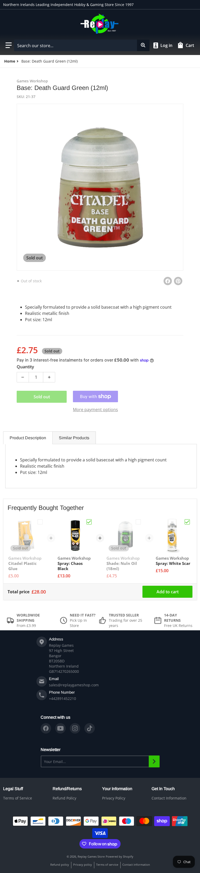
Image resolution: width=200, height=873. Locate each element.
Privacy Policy (113, 798)
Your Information (117, 788)
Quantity (25, 367)
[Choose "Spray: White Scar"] (187, 521)
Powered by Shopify (119, 856)
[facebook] (46, 728)
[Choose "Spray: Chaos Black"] (89, 521)
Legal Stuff (13, 788)
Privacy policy (82, 864)
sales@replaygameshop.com (74, 684)
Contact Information (169, 798)
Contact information (136, 864)
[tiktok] (89, 728)
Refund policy (59, 864)
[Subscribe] (154, 761)
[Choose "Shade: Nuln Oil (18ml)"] (138, 521)
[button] (8, 45)
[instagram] (75, 728)
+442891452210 (62, 698)
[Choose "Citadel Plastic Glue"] (40, 521)
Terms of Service (17, 798)
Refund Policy (64, 798)
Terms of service (107, 864)
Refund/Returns (67, 788)
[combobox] (81, 45)
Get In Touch (163, 788)
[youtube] (60, 728)
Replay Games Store (91, 856)
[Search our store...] (143, 45)
